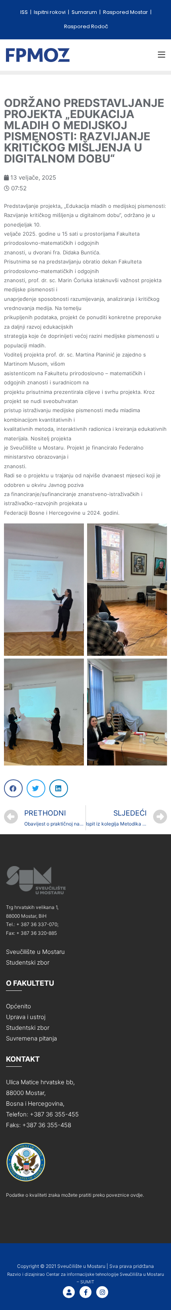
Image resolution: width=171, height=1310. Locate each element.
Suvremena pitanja (31, 1038)
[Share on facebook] (13, 788)
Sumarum (85, 12)
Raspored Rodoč (86, 26)
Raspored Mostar (126, 12)
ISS (24, 12)
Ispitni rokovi (50, 12)
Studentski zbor (27, 962)
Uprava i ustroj (25, 1017)
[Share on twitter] (36, 788)
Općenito (18, 1006)
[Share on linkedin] (58, 788)
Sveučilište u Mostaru (35, 951)
